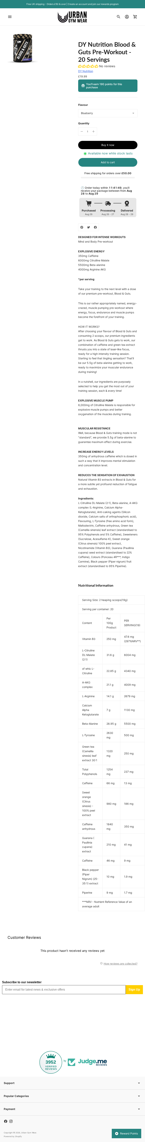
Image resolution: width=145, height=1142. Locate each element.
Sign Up (134, 989)
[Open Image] (23, 48)
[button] (88, 66)
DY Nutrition (85, 71)
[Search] (118, 17)
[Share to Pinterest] (81, 227)
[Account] (127, 17)
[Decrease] (81, 131)
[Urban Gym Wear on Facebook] (6, 1121)
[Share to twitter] (88, 227)
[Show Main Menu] (10, 17)
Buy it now (107, 145)
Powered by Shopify (13, 1136)
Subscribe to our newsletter (22, 982)
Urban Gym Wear (28, 1132)
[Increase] (93, 131)
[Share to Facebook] (95, 227)
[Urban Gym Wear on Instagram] (11, 1121)
